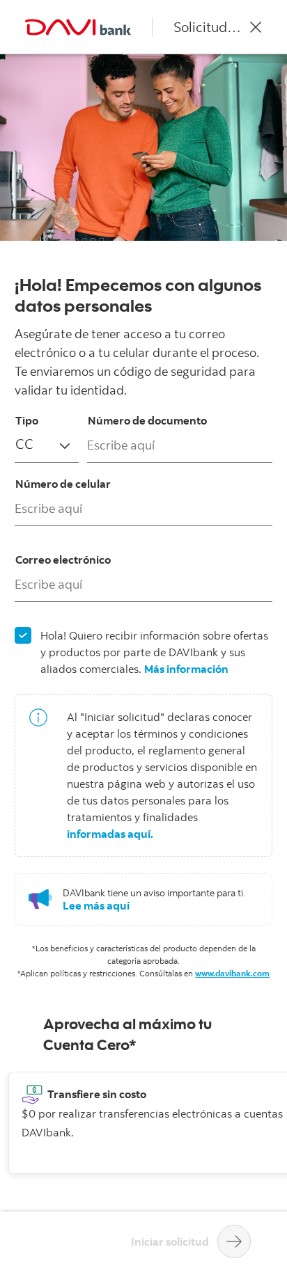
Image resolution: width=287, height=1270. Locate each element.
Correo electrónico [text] (63, 559)
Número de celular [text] (63, 484)
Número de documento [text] (147, 420)
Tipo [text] (26, 420)
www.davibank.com (232, 973)
